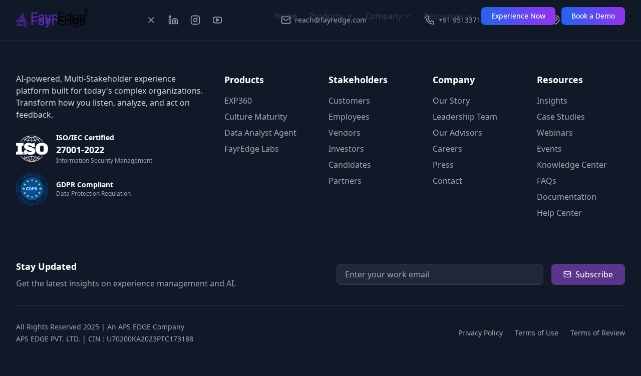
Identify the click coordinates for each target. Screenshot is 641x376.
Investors (346, 148)
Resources (443, 16)
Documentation (566, 196)
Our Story (451, 100)
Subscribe (594, 274)
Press (443, 164)
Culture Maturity (255, 116)
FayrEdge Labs (251, 148)
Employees (349, 116)
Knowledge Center (572, 164)
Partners (345, 180)
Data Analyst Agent (260, 132)
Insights (552, 100)
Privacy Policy (480, 332)
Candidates (350, 164)
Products (326, 16)
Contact (447, 180)
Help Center (559, 212)
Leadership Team (465, 116)
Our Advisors (457, 132)
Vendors (345, 132)
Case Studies (561, 116)
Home (285, 16)
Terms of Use (536, 332)
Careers (447, 148)
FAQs (546, 180)
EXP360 (238, 100)
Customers (349, 100)
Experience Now (518, 16)
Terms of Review (597, 332)
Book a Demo (593, 16)
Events (549, 148)
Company (384, 16)
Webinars (555, 132)
